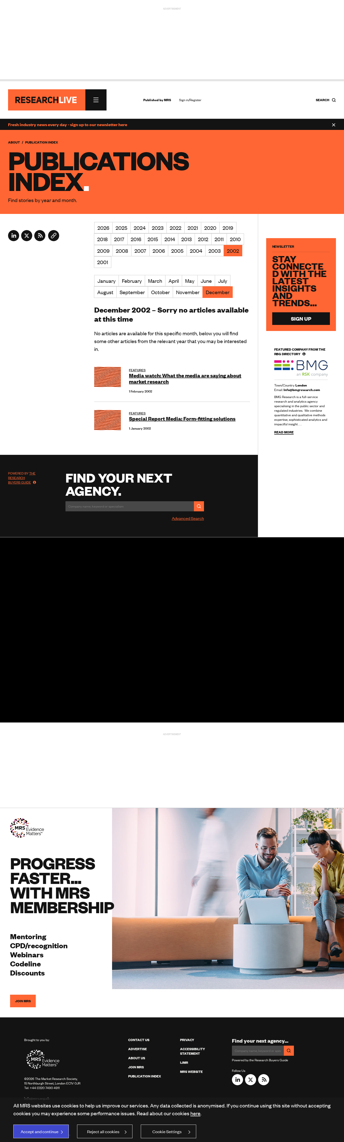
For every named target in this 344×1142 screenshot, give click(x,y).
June (206, 280)
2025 (121, 227)
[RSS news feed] (39, 239)
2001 (102, 262)
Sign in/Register (190, 100)
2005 (177, 250)
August (105, 292)
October (160, 292)
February (132, 280)
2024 (140, 227)
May (189, 280)
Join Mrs (136, 1067)
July (222, 280)
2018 (102, 239)
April (173, 280)
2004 (196, 250)
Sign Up (301, 318)
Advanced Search (188, 518)
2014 (169, 239)
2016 (136, 239)
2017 (119, 239)
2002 (233, 250)
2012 (203, 239)
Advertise (137, 1049)
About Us (136, 1058)
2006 (159, 250)
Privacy (187, 1040)
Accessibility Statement (192, 1051)
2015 (153, 239)
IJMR (184, 1062)
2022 (175, 227)
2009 (103, 250)
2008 (122, 250)
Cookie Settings (167, 1131)
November (187, 292)
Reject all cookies (103, 1131)
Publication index (144, 1076)
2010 (235, 239)
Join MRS (23, 1001)
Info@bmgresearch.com (302, 389)
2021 (193, 227)
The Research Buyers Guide (22, 478)
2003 (215, 250)
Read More (284, 432)
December (217, 292)
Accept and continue (39, 1131)
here (195, 1113)
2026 (103, 227)
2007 (140, 250)
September (132, 292)
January (106, 280)
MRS (167, 100)
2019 (228, 227)
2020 (210, 227)
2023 (157, 227)
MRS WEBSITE (191, 1071)
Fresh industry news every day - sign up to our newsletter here (67, 124)
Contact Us (138, 1040)
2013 (186, 239)
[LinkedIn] (13, 239)
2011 (219, 239)
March (155, 280)
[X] (26, 239)
